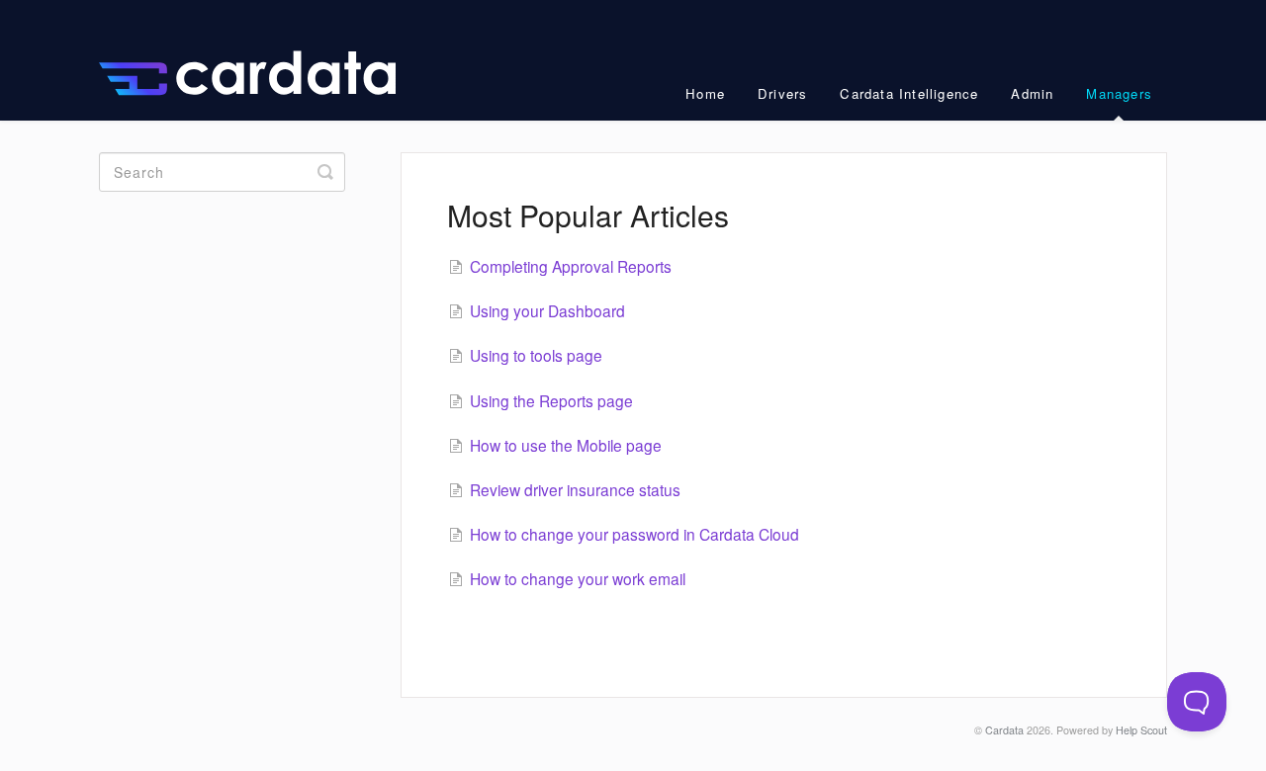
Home (705, 93)
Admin (1032, 93)
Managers (1119, 93)
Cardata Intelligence (909, 93)
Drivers (782, 93)
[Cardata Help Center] (257, 60)
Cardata (1004, 730)
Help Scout (1141, 730)
